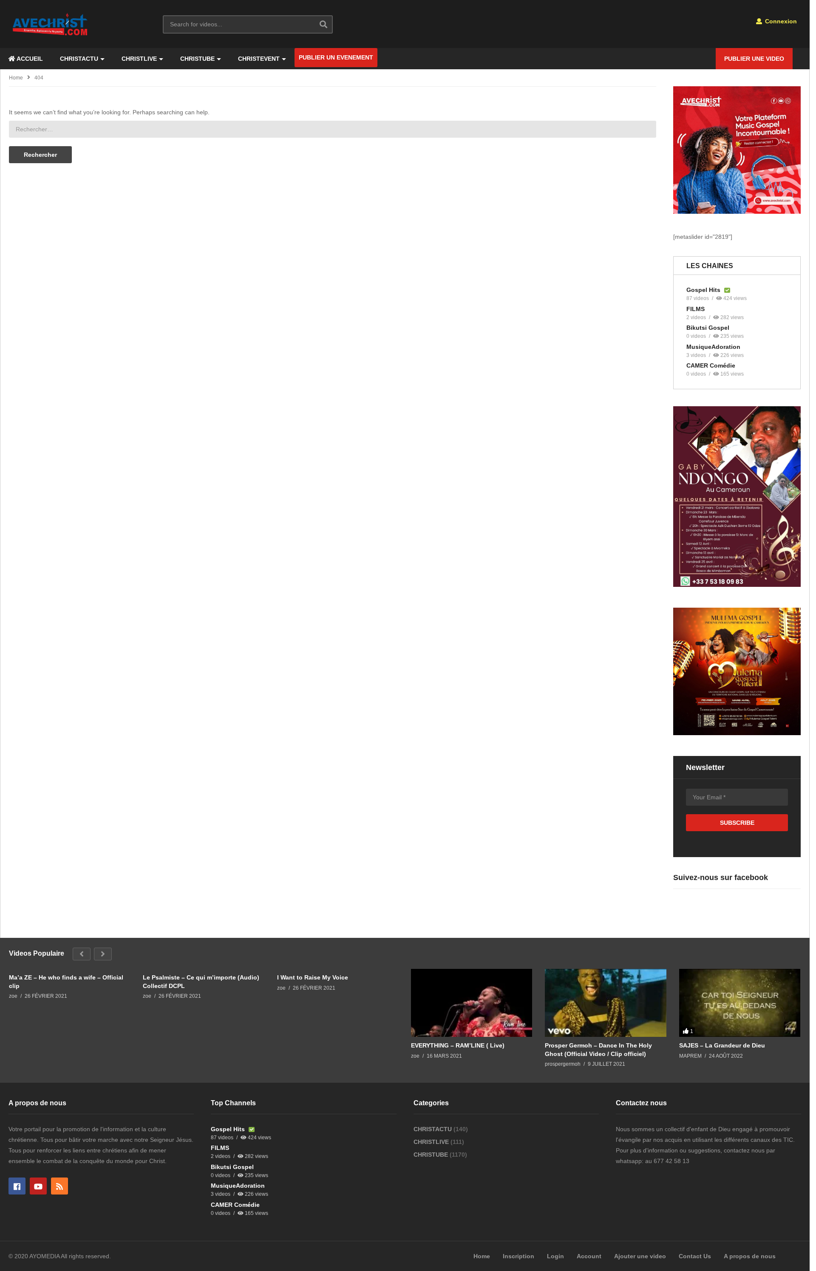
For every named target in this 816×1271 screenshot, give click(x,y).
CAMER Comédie (710, 365)
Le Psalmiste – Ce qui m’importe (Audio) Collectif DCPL (201, 981)
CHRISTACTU (79, 58)
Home (16, 78)
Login (555, 1256)
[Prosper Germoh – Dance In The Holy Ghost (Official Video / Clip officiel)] (605, 1003)
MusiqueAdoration (713, 346)
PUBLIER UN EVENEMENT (336, 57)
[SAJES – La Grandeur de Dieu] (739, 1003)
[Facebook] (17, 1186)
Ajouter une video (640, 1256)
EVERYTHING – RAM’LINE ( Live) (457, 1045)
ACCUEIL (29, 58)
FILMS (695, 309)
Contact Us (695, 1256)
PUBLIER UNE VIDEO (754, 58)
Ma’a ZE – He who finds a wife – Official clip (66, 981)
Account (589, 1256)
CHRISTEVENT (259, 58)
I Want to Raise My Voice (312, 977)
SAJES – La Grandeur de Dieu (722, 1045)
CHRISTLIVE (139, 58)
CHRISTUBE (197, 58)
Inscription (518, 1256)
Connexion (780, 21)
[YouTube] (38, 1186)
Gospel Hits (704, 289)
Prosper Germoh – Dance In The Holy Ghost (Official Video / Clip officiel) (598, 1049)
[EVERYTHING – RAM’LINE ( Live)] (471, 1003)
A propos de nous (750, 1256)
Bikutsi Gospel (707, 327)
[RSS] (59, 1186)
